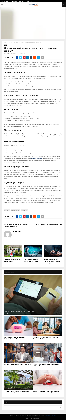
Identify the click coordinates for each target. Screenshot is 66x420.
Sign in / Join (14, 1)
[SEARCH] (60, 407)
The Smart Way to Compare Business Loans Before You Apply (46, 338)
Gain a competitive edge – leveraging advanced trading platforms (32, 261)
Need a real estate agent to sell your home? (12, 260)
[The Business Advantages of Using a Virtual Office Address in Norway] (47, 353)
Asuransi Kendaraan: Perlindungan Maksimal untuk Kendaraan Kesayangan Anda (46, 392)
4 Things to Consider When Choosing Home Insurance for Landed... (16, 392)
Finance (5, 45)
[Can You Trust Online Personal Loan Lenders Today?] (33, 295)
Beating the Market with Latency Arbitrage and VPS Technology (52, 261)
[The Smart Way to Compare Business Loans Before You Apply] (47, 326)
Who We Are (29, 1)
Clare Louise (7, 53)
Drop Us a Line (22, 1)
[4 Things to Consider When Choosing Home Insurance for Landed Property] (18, 380)
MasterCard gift (15, 210)
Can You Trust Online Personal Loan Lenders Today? (20, 311)
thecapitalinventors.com (50, 415)
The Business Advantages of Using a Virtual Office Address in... (46, 365)
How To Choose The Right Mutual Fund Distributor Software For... (15, 338)
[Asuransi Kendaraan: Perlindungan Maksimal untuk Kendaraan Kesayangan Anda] (47, 380)
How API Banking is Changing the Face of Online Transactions (17, 225)
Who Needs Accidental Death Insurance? (49, 224)
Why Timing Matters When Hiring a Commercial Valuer (17, 365)
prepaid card (24, 210)
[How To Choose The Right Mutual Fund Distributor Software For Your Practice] (18, 326)
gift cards (6, 210)
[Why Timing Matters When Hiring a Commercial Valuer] (18, 353)
